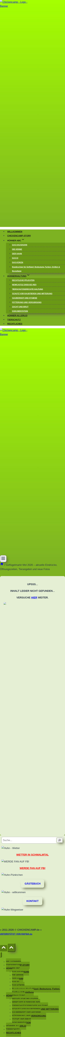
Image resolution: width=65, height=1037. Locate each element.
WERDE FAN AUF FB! (33, 868)
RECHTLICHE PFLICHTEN (23, 280)
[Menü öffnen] (3, 558)
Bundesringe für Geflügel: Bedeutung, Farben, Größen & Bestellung (36, 269)
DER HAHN (17, 254)
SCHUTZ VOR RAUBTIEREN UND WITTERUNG (32, 294)
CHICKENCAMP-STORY (19, 236)
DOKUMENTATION (20, 311)
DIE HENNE (17, 249)
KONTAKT (32, 901)
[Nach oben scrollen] (3, 948)
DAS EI (15, 258)
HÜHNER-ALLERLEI (17, 316)
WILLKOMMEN (14, 232)
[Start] (2, 565)
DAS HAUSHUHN (19, 245)
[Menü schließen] (1, 954)
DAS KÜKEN (17, 262)
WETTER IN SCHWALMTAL (32, 854)
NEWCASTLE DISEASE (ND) (24, 285)
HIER (34, 597)
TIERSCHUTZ (14, 320)
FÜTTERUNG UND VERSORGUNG (26, 302)
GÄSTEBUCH (33, 883)
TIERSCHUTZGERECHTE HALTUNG (27, 289)
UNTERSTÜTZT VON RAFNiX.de (16, 934)
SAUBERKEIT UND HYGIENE (24, 298)
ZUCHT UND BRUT (20, 307)
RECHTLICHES (14, 324)
